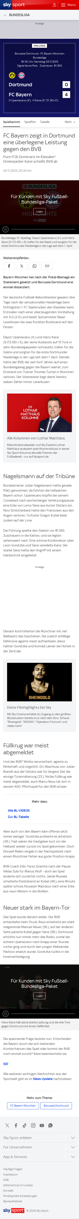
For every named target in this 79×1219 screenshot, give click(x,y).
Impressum (10, 1174)
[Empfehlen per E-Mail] (47, 266)
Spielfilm (30, 122)
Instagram (33, 1125)
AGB (6, 1180)
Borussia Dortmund (56, 1105)
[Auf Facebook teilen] (9, 266)
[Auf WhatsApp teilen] (34, 266)
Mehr (68, 122)
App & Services (15, 1157)
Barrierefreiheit (12, 1201)
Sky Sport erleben (17, 1138)
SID (5, 1064)
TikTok (25, 1125)
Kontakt (8, 1190)
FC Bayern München (23, 1105)
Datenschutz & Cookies (18, 1185)
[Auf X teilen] (21, 266)
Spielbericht (11, 122)
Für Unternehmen (17, 1147)
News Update (43, 1079)
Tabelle (45, 122)
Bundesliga (19, 15)
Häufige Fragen (13, 1169)
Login (39, 211)
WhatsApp (50, 1125)
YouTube (42, 1125)
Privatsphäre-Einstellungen (20, 1196)
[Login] (54, 5)
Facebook (16, 1125)
